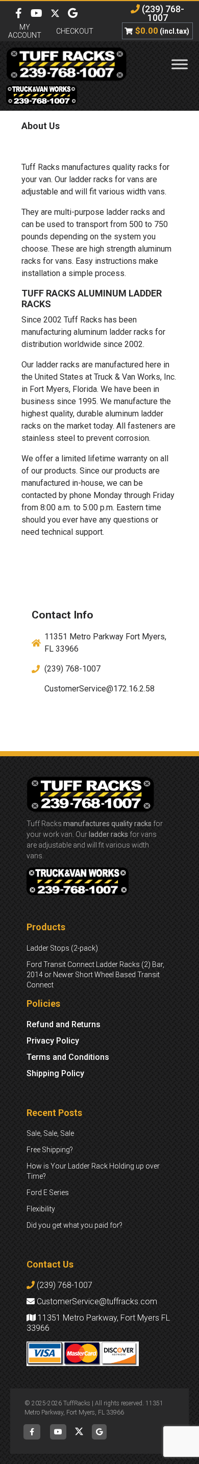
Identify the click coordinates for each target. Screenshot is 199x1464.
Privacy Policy (53, 1041)
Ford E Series (48, 1192)
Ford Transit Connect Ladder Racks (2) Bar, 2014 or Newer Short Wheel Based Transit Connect (95, 974)
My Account (24, 31)
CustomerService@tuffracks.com (96, 1301)
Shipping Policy (55, 1073)
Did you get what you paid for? (74, 1225)
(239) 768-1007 (162, 13)
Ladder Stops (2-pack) (62, 948)
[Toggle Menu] (179, 64)
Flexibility (41, 1209)
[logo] (66, 64)
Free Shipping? (50, 1150)
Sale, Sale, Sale (50, 1133)
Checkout (74, 31)
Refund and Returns (64, 1024)
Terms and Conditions (68, 1057)
